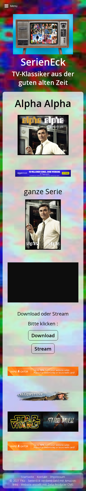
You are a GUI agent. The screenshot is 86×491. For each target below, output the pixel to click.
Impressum (57, 477)
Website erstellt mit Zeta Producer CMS (47, 484)
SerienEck (43, 61)
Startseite (27, 477)
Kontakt (42, 477)
